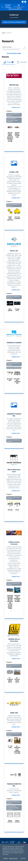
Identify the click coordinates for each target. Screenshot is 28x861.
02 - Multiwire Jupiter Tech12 (17, 680)
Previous (5, 132)
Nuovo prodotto (10, 821)
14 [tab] (13, 385)
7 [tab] (12, 143)
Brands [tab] (10, 62)
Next (23, 132)
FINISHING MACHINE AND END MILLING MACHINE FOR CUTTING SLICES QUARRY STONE (10, 602)
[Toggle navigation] (3, 7)
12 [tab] (20, 312)
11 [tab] (18, 312)
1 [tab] (9, 141)
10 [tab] (16, 312)
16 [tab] (18, 385)
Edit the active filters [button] (14, 53)
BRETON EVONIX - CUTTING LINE (17, 135)
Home (3, 33)
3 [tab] (13, 141)
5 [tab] (18, 141)
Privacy (5, 858)
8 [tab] (14, 143)
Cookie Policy (13, 858)
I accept (23, 858)
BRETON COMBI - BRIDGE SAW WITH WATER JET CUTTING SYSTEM (10, 137)
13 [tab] (14, 314)
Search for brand (7, 47)
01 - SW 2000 (10, 746)
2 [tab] (11, 141)
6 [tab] (20, 141)
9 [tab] (17, 143)
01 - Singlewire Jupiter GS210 (10, 680)
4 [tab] (16, 141)
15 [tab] (16, 385)
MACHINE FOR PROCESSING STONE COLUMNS (17, 598)
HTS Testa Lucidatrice (17, 217)
